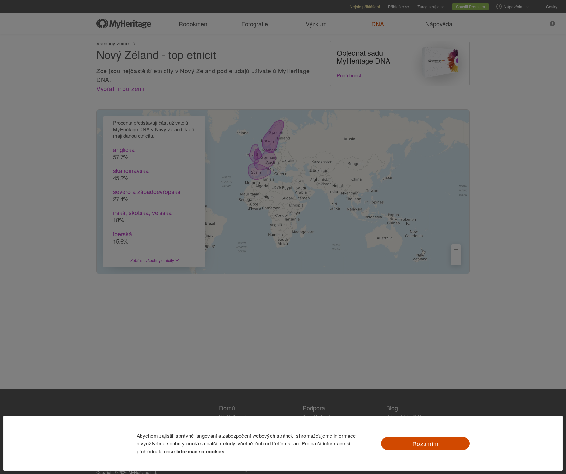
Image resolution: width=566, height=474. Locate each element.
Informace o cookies (200, 451)
